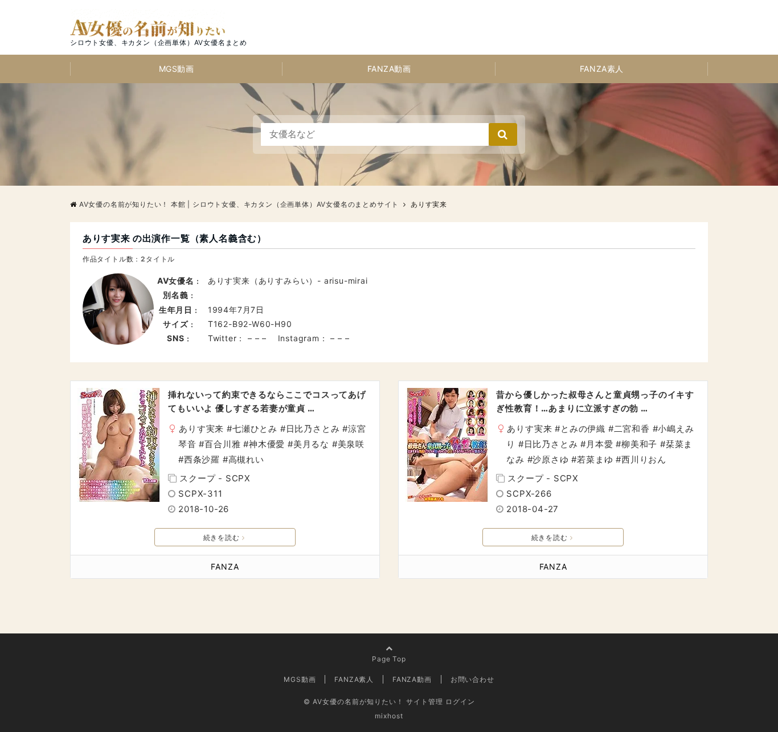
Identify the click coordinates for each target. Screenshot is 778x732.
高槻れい (246, 459)
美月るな (311, 444)
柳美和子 (639, 444)
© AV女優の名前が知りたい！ (354, 701)
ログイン (460, 701)
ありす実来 (201, 428)
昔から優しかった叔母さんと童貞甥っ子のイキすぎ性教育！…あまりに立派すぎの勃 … (595, 401)
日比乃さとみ (313, 428)
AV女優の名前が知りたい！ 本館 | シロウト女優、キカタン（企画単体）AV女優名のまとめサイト (239, 204)
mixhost (389, 715)
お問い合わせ (472, 679)
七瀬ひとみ (254, 428)
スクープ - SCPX (215, 478)
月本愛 (599, 444)
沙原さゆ (550, 459)
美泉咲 (351, 444)
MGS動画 (176, 68)
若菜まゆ (595, 459)
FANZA (225, 566)
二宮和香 (632, 428)
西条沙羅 (202, 459)
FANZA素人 (602, 68)
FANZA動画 (389, 68)
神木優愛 (267, 444)
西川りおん (643, 459)
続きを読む (221, 537)
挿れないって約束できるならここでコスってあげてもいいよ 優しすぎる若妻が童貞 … (267, 401)
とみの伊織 (582, 428)
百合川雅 (222, 444)
